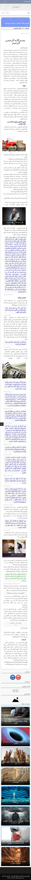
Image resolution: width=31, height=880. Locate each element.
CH (14, 690)
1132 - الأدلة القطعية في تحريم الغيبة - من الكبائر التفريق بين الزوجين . (15, 842)
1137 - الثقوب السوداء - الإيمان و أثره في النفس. (15, 742)
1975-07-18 (24, 33)
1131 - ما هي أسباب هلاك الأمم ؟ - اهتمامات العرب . (15, 862)
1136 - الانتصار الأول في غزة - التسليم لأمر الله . (15, 763)
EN (17, 690)
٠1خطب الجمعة (18, 28)
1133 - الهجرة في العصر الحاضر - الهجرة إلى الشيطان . (15, 822)
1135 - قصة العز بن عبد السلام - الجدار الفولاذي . (15, 781)
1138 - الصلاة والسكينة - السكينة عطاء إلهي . (15, 722)
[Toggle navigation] (28, 12)
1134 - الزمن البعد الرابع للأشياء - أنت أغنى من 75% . (15, 801)
